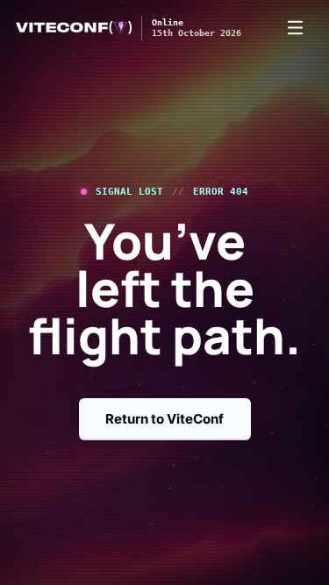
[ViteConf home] (74, 27)
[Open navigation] (294, 28)
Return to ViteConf (164, 418)
